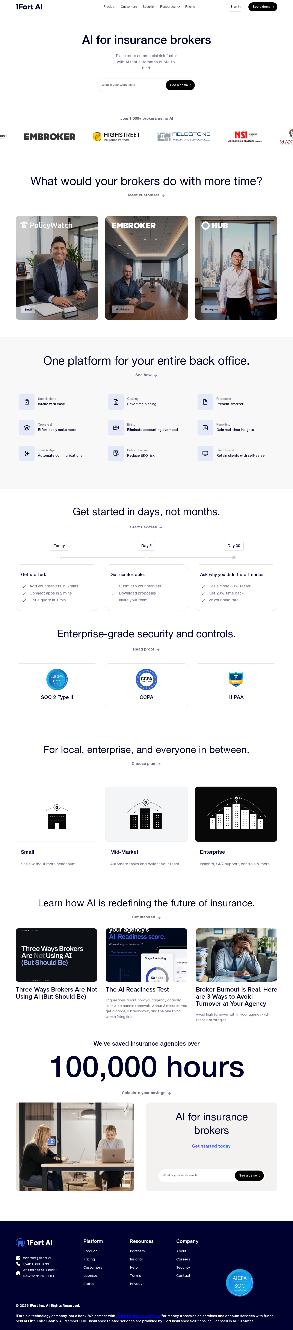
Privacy (136, 1283)
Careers (183, 1259)
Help (134, 1267)
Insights (136, 1259)
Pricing (190, 6)
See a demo (261, 7)
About (181, 1251)
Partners (137, 1251)
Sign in (235, 7)
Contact (183, 1275)
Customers (129, 6)
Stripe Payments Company (138, 1316)
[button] (170, 7)
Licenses (90, 1275)
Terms (135, 1275)
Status (88, 1283)
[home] (29, 6)
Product (109, 6)
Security (149, 6)
